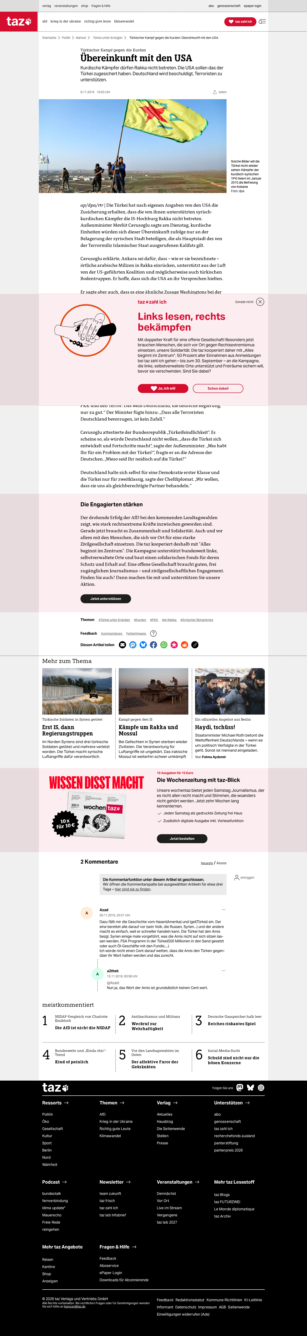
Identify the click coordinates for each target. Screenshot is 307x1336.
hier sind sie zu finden (132, 889)
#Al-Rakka (169, 620)
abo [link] (211, 6)
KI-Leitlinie (253, 1300)
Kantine (48, 1266)
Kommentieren (112, 634)
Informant (165, 1307)
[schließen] (260, 301)
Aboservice (109, 1265)
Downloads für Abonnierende (124, 1280)
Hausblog (165, 1121)
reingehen (50, 1229)
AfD (103, 1114)
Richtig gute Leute (115, 1128)
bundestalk (51, 1193)
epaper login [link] (252, 6)
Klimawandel (110, 1136)
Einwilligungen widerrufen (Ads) (183, 1314)
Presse (162, 1143)
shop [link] (84, 6)
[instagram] (261, 1090)
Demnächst (166, 1193)
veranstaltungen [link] (66, 6)
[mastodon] (240, 1090)
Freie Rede (51, 1222)
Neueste (207, 863)
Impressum (208, 1307)
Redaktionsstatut (190, 1300)
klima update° (53, 1208)
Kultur (47, 1136)
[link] (45, 21)
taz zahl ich (223, 1128)
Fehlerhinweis (136, 634)
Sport (47, 1143)
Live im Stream (169, 1208)
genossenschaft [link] (228, 6)
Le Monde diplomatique (234, 1209)
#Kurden (140, 620)
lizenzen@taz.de (74, 1306)
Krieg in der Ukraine (116, 1121)
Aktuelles (164, 1114)
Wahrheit (49, 1164)
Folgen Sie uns (222, 1088)
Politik (66, 37)
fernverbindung (55, 1200)
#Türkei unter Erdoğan (115, 620)
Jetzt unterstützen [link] (105, 599)
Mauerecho (51, 1215)
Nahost (81, 37)
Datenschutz (186, 1307)
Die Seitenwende (171, 1128)
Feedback (108, 1258)
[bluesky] (250, 1090)
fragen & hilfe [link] (100, 6)
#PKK (154, 620)
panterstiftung (226, 1143)
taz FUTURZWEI (227, 1202)
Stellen (163, 1136)
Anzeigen (50, 1281)
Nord (46, 1157)
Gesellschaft (52, 1128)
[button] (262, 22)
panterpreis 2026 (228, 1150)
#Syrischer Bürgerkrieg (196, 620)
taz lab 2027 (167, 1222)
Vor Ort (163, 1200)
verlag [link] (46, 6)
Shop (46, 1274)
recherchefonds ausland (234, 1136)
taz (55, 1088)
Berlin (47, 1150)
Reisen (47, 1259)
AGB (223, 1307)
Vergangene (167, 1215)
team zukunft (110, 1193)
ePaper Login (111, 1272)
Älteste (221, 863)
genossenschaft (227, 1121)
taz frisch (107, 1200)
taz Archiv (222, 1216)
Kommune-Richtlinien (225, 1300)
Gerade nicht (244, 302)
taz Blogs (222, 1194)
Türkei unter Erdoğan (107, 37)
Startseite (49, 37)
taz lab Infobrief (113, 1215)
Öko (45, 1121)
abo (217, 1114)
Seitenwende (239, 1307)
